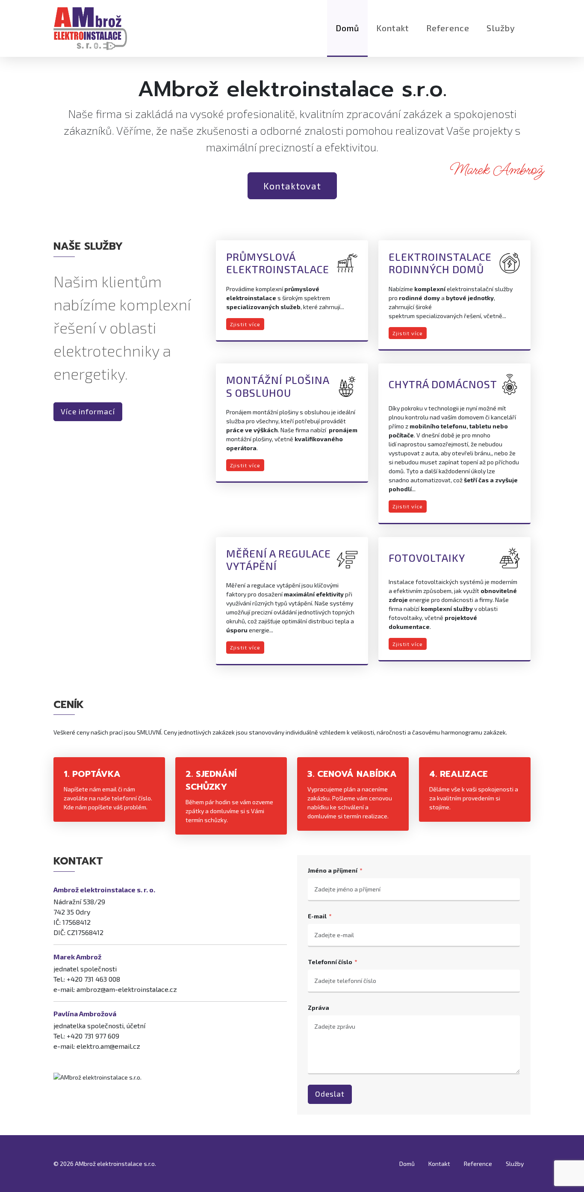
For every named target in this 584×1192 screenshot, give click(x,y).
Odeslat (330, 1093)
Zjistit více (245, 324)
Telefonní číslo (330, 961)
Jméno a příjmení (332, 870)
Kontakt (392, 28)
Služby (501, 28)
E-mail (317, 916)
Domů (347, 28)
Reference (447, 28)
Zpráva (318, 1007)
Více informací (88, 411)
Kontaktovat (292, 185)
